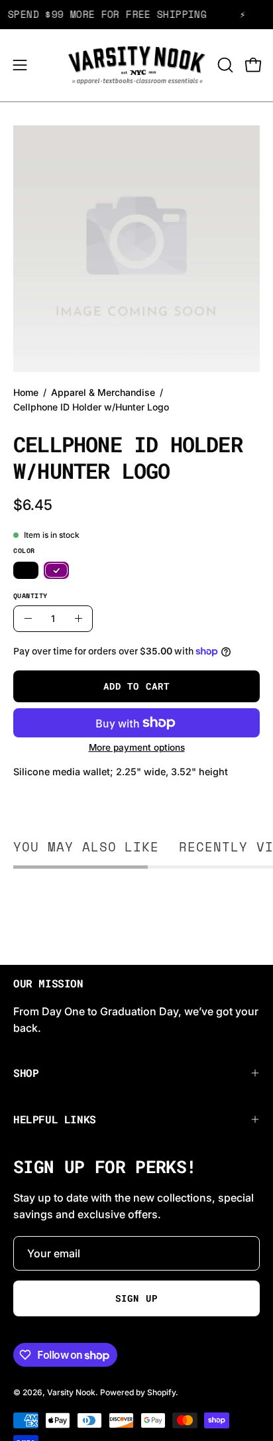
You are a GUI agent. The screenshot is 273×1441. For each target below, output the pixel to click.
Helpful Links (54, 1119)
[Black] (25, 571)
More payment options (137, 747)
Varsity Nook (71, 1392)
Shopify (161, 1392)
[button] (224, 65)
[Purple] (56, 571)
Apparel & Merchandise (103, 392)
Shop (25, 1073)
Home (25, 392)
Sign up (136, 1298)
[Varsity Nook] (137, 65)
